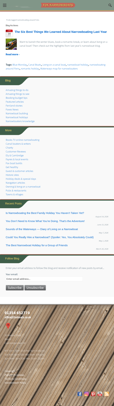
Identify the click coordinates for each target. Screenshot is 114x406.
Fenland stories (14, 105)
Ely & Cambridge (15, 155)
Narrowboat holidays (17, 117)
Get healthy (12, 167)
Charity (9, 147)
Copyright (10, 371)
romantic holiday (30, 68)
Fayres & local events (17, 159)
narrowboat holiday (77, 64)
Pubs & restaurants (16, 190)
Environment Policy (15, 382)
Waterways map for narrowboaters (59, 68)
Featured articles (15, 101)
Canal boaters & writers (18, 143)
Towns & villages (14, 194)
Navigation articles (15, 182)
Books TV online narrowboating (22, 139)
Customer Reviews (16, 151)
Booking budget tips (16, 97)
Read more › (12, 54)
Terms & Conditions (15, 378)
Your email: (12, 274)
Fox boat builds (14, 163)
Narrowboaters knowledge (20, 121)
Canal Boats (34, 64)
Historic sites (12, 174)
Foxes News (12, 109)
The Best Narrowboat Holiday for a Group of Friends (37, 245)
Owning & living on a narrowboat (23, 186)
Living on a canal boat (54, 64)
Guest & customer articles (19, 171)
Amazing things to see (17, 93)
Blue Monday (20, 64)
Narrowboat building (17, 113)
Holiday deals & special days (21, 178)
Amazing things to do (17, 90)
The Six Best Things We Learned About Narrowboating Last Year (61, 32)
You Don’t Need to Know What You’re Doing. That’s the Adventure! (45, 221)
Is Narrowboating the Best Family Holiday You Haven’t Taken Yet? (45, 213)
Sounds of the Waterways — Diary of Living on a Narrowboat (42, 229)
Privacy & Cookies (14, 374)
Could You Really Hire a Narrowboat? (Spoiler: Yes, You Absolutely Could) (50, 237)
